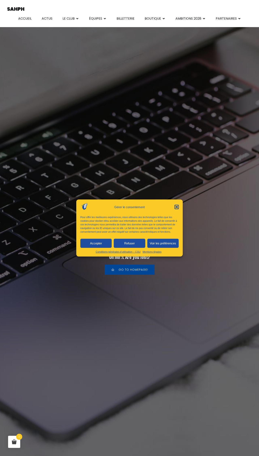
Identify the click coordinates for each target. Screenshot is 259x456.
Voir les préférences (163, 243)
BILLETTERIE (126, 18)
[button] (177, 207)
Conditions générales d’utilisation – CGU (118, 251)
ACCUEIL (25, 18)
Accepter (96, 243)
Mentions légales (152, 251)
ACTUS (47, 18)
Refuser (129, 243)
